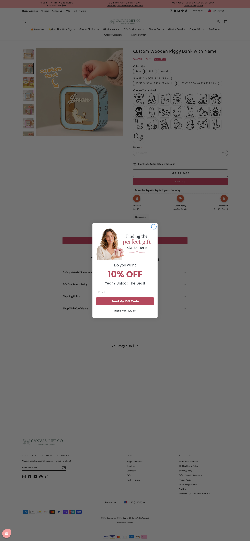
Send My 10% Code (125, 301)
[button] (125, 243)
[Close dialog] (153, 226)
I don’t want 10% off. (125, 310)
